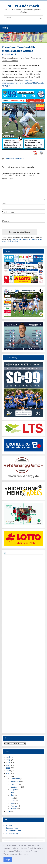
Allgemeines (36, 58)
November (15, 781)
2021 (8, 771)
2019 (8, 776)
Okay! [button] (7, 860)
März (13, 803)
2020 (8, 773)
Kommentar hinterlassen (14, 159)
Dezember (15, 779)
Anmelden (10, 825)
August (14, 790)
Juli (12, 792)
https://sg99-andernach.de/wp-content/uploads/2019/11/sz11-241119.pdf (23, 83)
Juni (12, 795)
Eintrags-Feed (12, 828)
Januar (13, 809)
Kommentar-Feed (13, 831)
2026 (8, 757)
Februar (14, 806)
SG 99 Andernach (23, 5)
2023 (8, 765)
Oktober (14, 784)
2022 (8, 768)
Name (4, 203)
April (13, 800)
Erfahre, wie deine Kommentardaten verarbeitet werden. (22, 240)
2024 (8, 762)
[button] (29, 854)
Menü (5, 28)
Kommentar (7, 179)
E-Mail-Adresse (8, 212)
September (15, 787)
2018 (8, 811)
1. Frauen (26, 58)
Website (5, 221)
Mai (12, 798)
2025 (8, 760)
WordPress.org (12, 833)
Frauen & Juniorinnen (10, 61)
